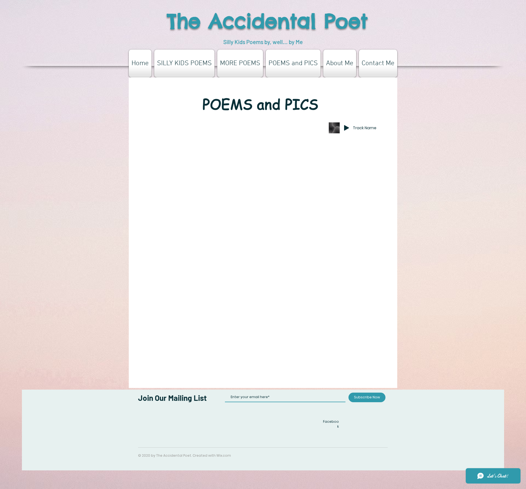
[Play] (346, 128)
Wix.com (223, 455)
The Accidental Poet (267, 20)
